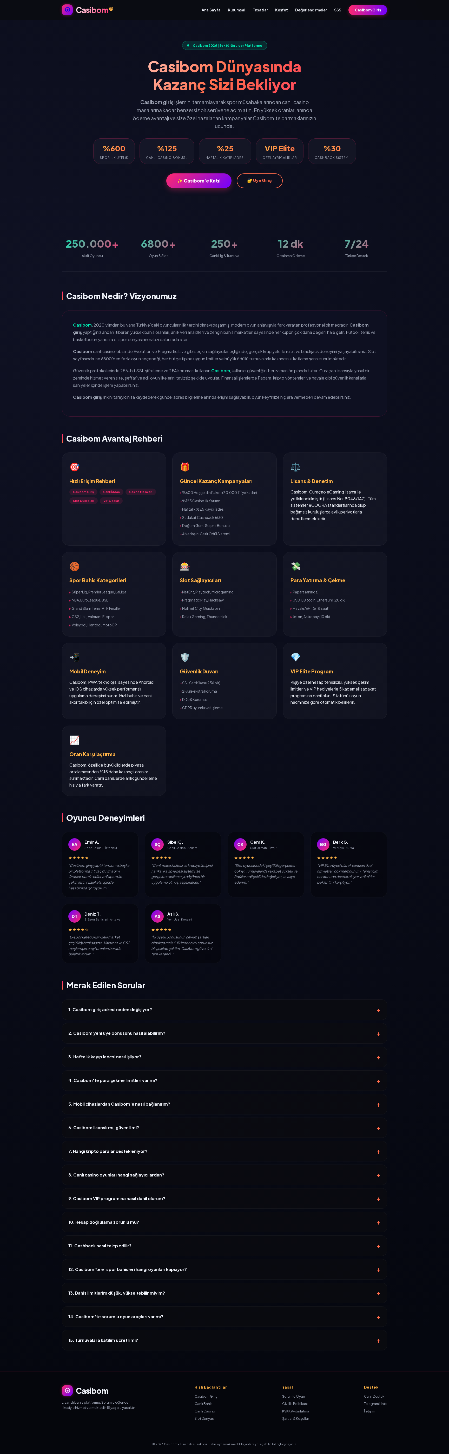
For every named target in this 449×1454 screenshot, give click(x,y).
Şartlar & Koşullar (295, 1418)
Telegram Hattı (375, 1404)
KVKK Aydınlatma (295, 1411)
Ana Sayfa (211, 10)
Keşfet (281, 10)
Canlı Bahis (204, 1404)
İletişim (369, 1411)
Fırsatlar (260, 10)
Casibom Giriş (368, 10)
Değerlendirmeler (311, 10)
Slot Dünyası (205, 1418)
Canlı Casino (205, 1411)
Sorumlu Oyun (293, 1396)
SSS (337, 10)
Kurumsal (236, 10)
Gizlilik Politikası (295, 1404)
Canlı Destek (374, 1396)
